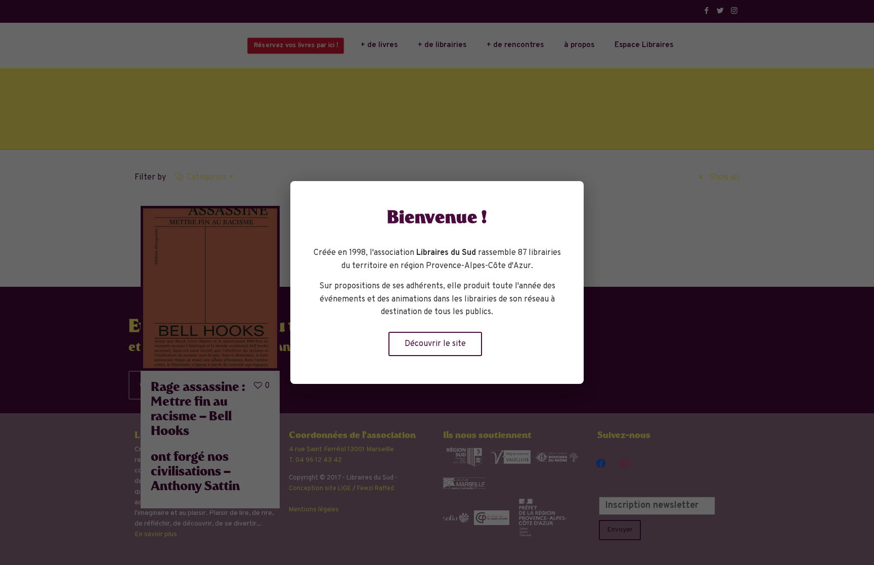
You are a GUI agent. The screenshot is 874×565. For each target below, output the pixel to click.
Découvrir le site (435, 344)
